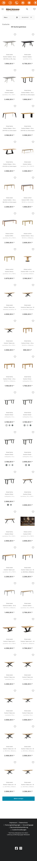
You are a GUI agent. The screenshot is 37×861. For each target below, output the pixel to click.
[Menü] (2, 9)
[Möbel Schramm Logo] (13, 10)
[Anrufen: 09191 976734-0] (16, 3)
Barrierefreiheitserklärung (19, 827)
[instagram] (20, 848)
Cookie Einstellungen (19, 829)
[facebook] (16, 848)
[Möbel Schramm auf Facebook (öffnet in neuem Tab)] (3, 2)
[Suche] (27, 9)
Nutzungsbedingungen (13, 825)
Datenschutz (23, 822)
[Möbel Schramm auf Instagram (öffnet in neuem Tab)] (10, 2)
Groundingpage (28, 825)
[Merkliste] (34, 9)
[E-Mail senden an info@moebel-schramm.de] (22, 3)
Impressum (13, 822)
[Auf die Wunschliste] (15, 34)
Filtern (5, 17)
